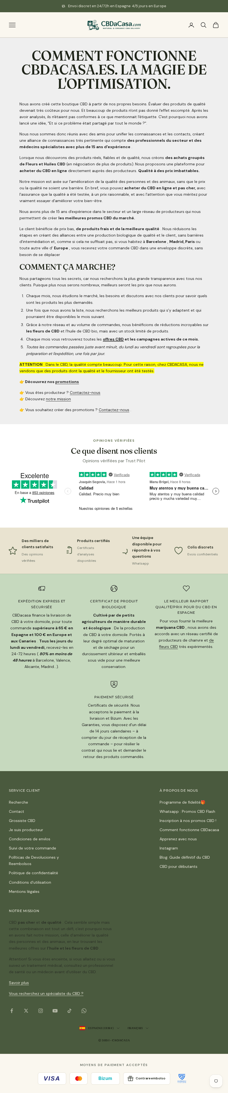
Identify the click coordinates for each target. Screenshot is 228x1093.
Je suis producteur (26, 829)
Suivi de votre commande (32, 848)
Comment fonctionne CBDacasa (189, 829)
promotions (67, 381)
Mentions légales (24, 891)
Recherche (18, 802)
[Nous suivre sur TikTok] (69, 1010)
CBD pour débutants (178, 866)
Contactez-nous (85, 392)
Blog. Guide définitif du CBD (185, 857)
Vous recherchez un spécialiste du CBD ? (46, 993)
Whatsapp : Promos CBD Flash (187, 811)
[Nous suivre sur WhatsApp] (84, 1010)
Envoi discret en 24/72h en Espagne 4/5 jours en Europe (117, 6)
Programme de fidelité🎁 (182, 802)
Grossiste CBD (22, 820)
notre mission (58, 398)
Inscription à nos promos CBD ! (188, 820)
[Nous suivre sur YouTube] (55, 1010)
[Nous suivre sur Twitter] (26, 1010)
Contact (16, 811)
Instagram (169, 848)
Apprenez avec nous (178, 838)
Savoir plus (19, 982)
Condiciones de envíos (29, 838)
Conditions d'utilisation (30, 882)
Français (135, 1028)
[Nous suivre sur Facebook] (11, 1010)
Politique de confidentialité (33, 872)
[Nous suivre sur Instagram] (40, 1010)
